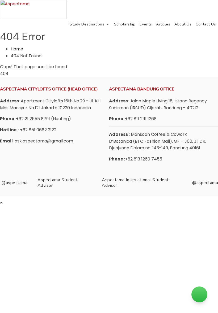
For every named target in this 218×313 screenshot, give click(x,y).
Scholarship (125, 24)
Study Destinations (87, 24)
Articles (163, 24)
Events (146, 24)
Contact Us (206, 24)
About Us (182, 24)
